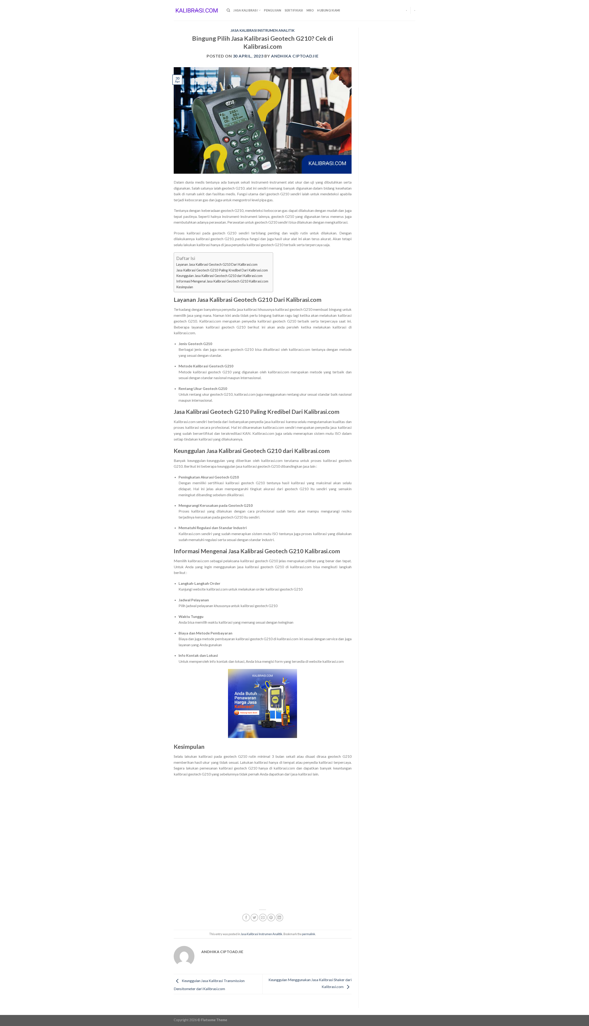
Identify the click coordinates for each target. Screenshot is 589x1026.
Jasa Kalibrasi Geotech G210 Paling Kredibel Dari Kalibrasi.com (222, 270)
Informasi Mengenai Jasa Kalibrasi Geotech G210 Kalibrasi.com (222, 281)
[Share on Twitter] (254, 917)
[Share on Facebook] (246, 917)
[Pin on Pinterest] (271, 917)
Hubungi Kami (328, 10)
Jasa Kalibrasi (245, 10)
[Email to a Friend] (263, 917)
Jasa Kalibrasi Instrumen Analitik (262, 30)
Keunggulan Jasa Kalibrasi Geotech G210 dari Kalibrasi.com (219, 276)
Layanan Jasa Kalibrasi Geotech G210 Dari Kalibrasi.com (217, 264)
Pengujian (272, 10)
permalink (308, 934)
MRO (310, 10)
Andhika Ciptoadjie (295, 55)
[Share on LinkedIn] (279, 917)
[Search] (228, 10)
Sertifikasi (294, 10)
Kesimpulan (184, 287)
